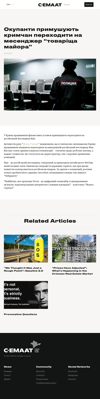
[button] (9, 4)
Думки (7, 379)
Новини (8, 371)
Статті (7, 375)
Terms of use (42, 379)
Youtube (72, 379)
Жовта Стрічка (30, 144)
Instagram (73, 375)
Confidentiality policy (46, 383)
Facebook (72, 371)
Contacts (40, 375)
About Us (40, 371)
